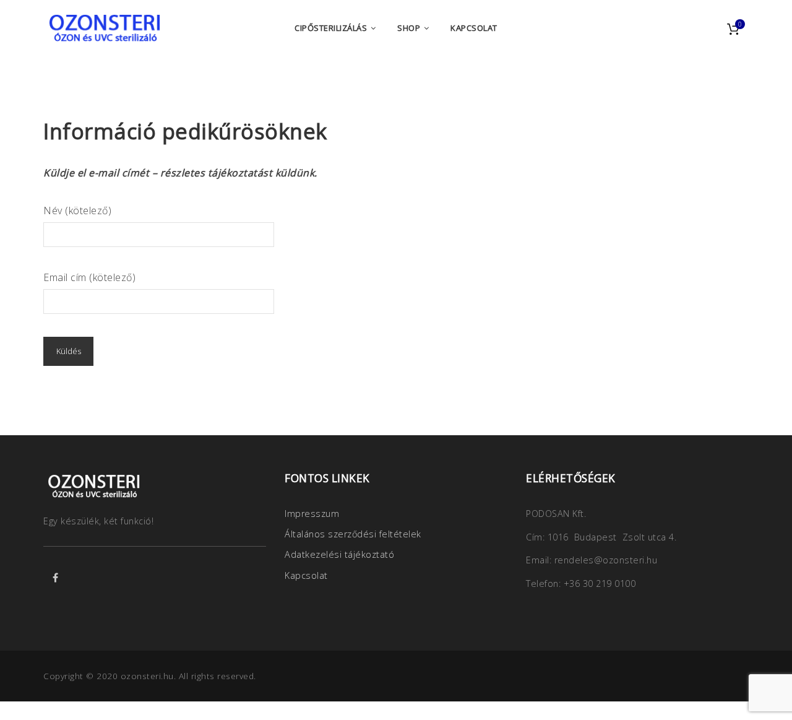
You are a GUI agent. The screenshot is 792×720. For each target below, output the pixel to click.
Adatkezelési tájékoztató (339, 554)
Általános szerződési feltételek (353, 534)
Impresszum (312, 513)
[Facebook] (55, 577)
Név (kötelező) (77, 210)
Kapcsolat (306, 575)
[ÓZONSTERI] (105, 28)
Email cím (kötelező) (89, 277)
